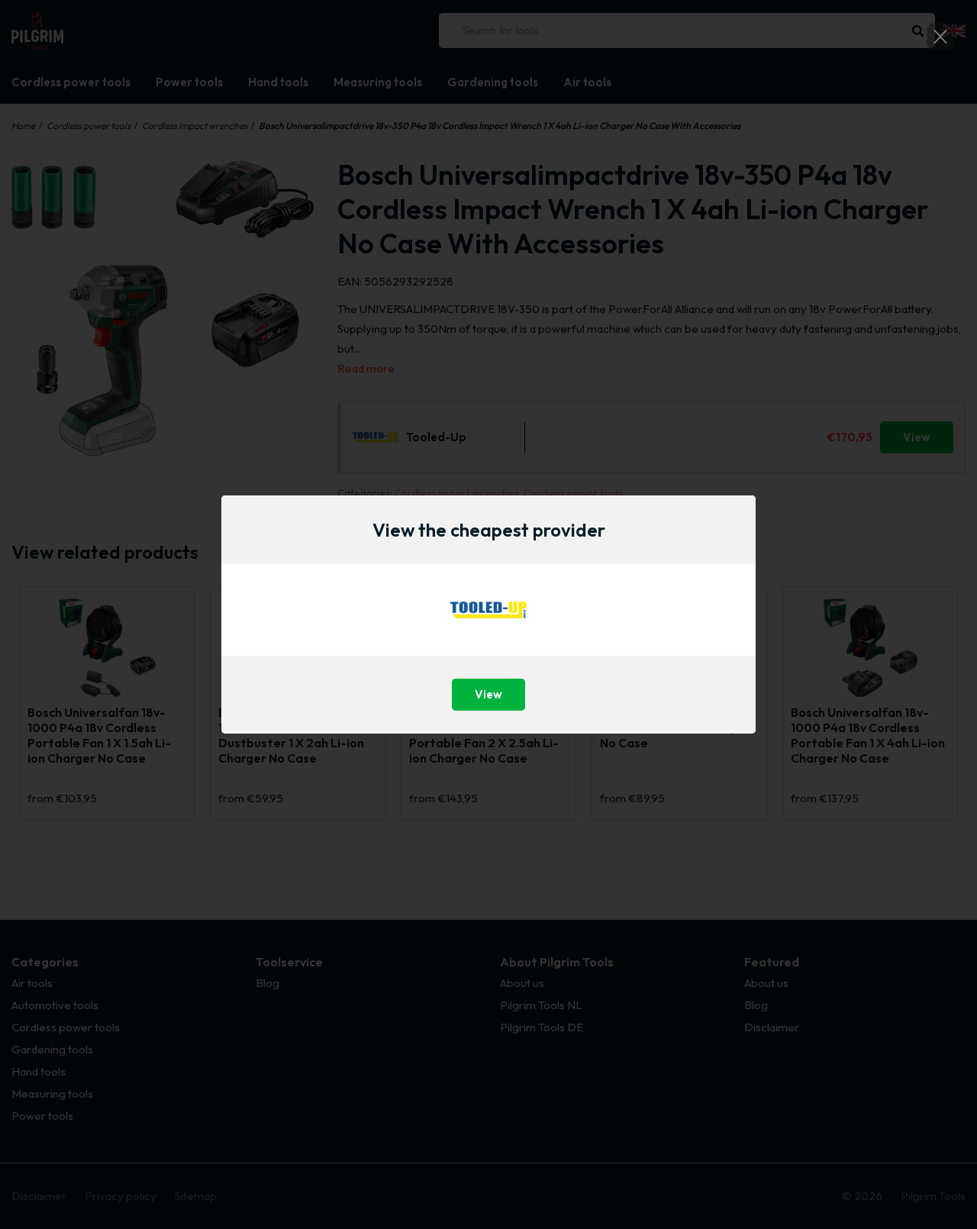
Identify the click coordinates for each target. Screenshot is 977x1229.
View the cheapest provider (488, 529)
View (488, 694)
